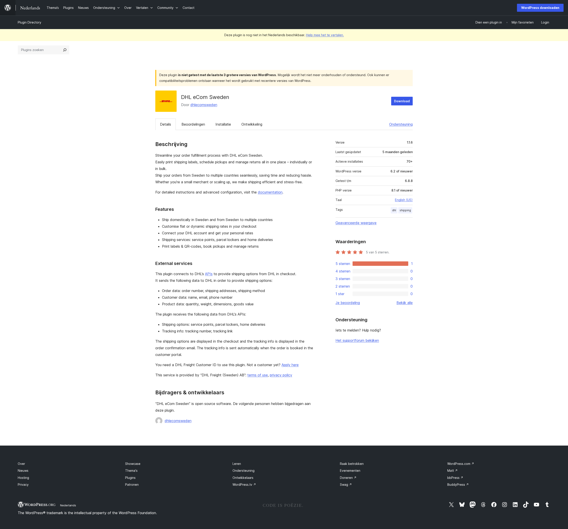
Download (402, 101)
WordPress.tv (244, 484)
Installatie (223, 124)
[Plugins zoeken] (64, 49)
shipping (405, 210)
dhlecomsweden (203, 105)
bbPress (455, 478)
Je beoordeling (347, 302)
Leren (237, 464)
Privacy (23, 484)
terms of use (257, 375)
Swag (346, 484)
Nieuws (23, 470)
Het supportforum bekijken (357, 340)
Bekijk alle (404, 302)
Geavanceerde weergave (356, 223)
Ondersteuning (401, 124)
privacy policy (281, 375)
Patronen (132, 484)
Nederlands (68, 505)
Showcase (132, 464)
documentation (270, 192)
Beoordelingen (193, 124)
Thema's (131, 470)
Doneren (348, 478)
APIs (209, 274)
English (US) (404, 200)
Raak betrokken (352, 464)
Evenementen (350, 470)
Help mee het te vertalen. (325, 35)
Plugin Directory (29, 22)
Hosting (23, 478)
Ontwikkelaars (243, 478)
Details (165, 124)
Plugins (130, 478)
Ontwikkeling (251, 124)
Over (21, 464)
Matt (452, 470)
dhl (394, 210)
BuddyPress (458, 484)
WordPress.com (460, 464)
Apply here (290, 365)
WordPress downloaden (540, 8)
